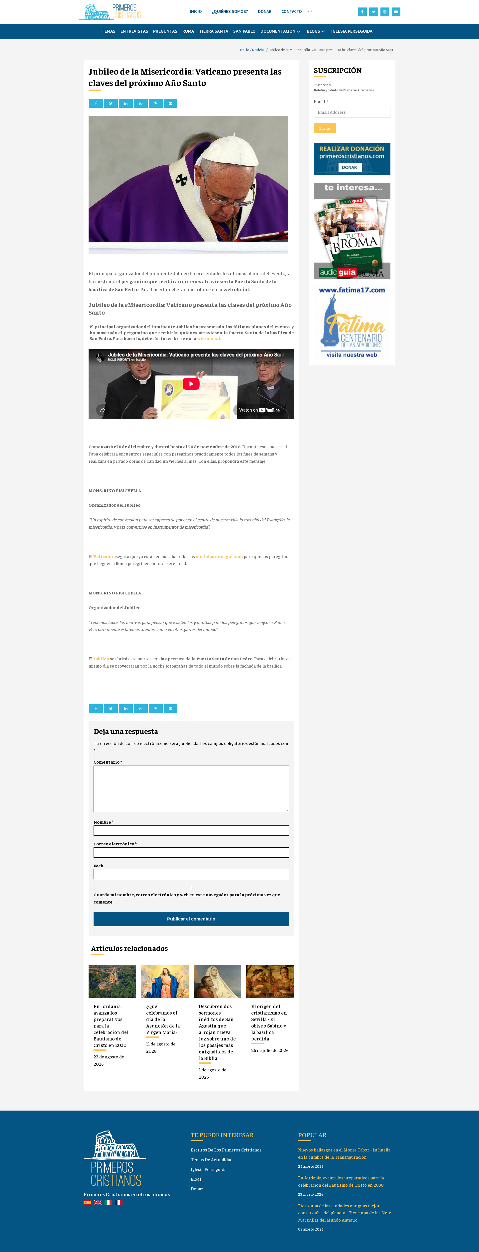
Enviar (325, 127)
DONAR (264, 11)
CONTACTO (291, 11)
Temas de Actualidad (212, 1159)
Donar (197, 1188)
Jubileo (100, 658)
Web (98, 865)
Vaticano (103, 556)
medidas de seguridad (219, 556)
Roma (188, 31)
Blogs (196, 1179)
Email (319, 101)
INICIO (196, 11)
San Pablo (244, 31)
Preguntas (165, 31)
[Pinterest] (156, 103)
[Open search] (310, 11)
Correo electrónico (115, 843)
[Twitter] (111, 103)
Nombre (104, 822)
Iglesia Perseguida (351, 31)
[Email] (170, 103)
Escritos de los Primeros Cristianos (226, 1149)
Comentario (108, 762)
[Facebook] (96, 103)
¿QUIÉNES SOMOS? (230, 11)
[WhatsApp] (141, 103)
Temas (109, 31)
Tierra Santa (213, 31)
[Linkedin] (126, 103)
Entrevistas (134, 31)
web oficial (208, 338)
